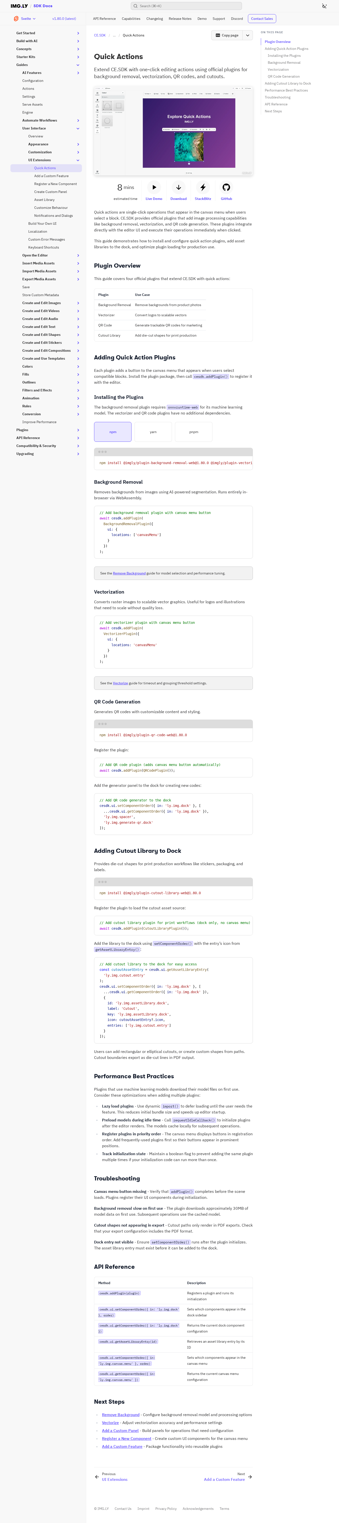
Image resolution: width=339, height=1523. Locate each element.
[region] (173, 463)
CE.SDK (100, 35)
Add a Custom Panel (120, 1430)
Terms (224, 1508)
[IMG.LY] (19, 6)
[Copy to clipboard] (247, 462)
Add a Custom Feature (122, 1446)
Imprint (143, 1508)
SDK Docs (43, 5)
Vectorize (120, 683)
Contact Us (123, 1508)
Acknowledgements (198, 1508)
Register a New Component (126, 1438)
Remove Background (129, 573)
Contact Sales (262, 18)
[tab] (113, 432)
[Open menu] (247, 35)
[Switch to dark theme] (324, 6)
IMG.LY (103, 1508)
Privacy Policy (166, 1508)
